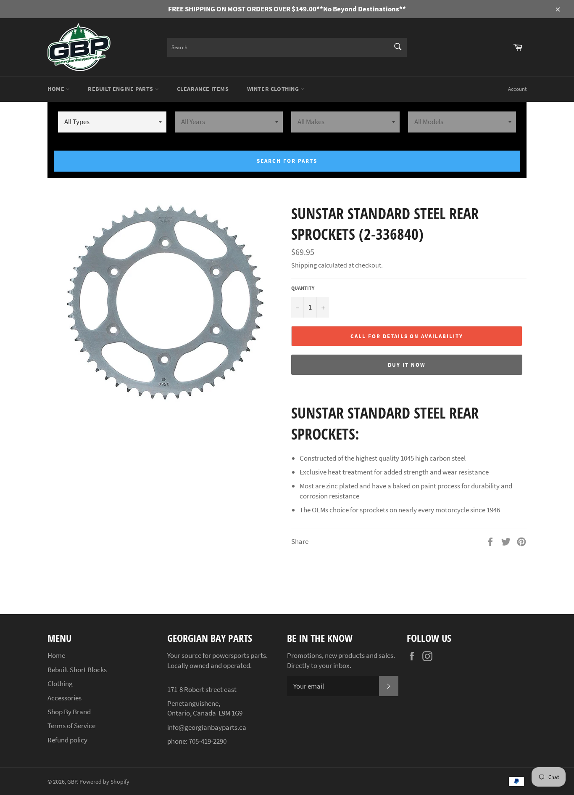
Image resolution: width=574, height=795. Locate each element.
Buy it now (407, 364)
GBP (72, 781)
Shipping (304, 265)
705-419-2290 (207, 741)
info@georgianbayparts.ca (206, 727)
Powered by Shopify (104, 781)
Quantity (302, 288)
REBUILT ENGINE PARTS (121, 89)
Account (517, 89)
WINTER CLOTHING (274, 89)
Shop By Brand (69, 711)
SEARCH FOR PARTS (287, 160)
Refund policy (67, 740)
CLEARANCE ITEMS (203, 89)
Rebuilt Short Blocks (77, 669)
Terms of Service (71, 725)
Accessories (64, 697)
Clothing (60, 683)
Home (56, 89)
